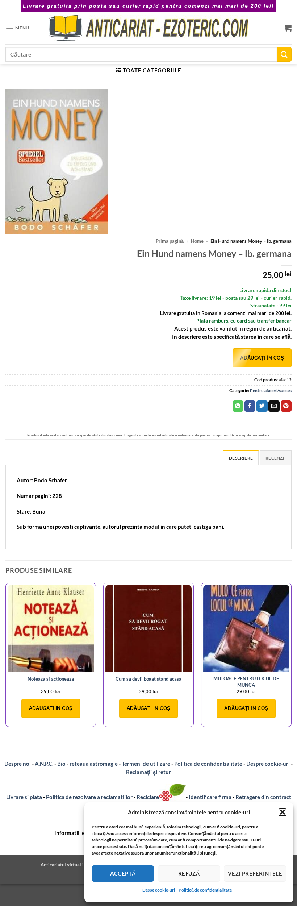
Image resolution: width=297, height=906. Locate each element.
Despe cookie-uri (158, 890)
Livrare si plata (24, 797)
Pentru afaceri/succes (271, 390)
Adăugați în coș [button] (51, 708)
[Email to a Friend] (273, 406)
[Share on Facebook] (249, 406)
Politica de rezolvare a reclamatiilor (89, 797)
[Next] (291, 657)
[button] (282, 812)
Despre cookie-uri (268, 763)
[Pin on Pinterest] (286, 406)
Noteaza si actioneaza (51, 679)
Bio (61, 763)
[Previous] (5, 657)
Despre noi (17, 763)
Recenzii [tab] (275, 458)
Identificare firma (210, 797)
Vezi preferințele (255, 873)
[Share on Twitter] (261, 406)
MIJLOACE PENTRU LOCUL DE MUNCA (246, 681)
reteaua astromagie (94, 763)
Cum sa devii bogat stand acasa (148, 679)
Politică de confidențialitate (205, 890)
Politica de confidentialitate (208, 763)
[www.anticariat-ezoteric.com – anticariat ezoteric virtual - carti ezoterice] (148, 28)
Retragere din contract (263, 797)
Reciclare (148, 797)
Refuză (189, 873)
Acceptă (123, 873)
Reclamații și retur (148, 772)
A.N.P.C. (44, 763)
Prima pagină (170, 241)
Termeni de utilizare (146, 763)
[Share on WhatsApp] (238, 406)
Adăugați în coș (262, 358)
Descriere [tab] (241, 458)
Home (197, 241)
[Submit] (284, 54)
